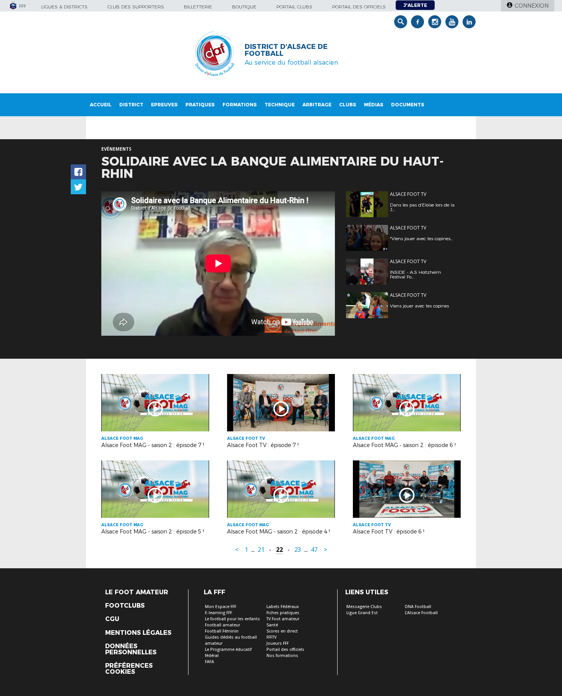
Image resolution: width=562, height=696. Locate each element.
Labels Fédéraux (282, 606)
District (131, 104)
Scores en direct (282, 631)
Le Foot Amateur (136, 592)
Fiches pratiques (282, 612)
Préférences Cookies (129, 669)
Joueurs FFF (277, 643)
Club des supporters (135, 7)
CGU (112, 619)
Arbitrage (316, 104)
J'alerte (415, 5)
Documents (407, 104)
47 (314, 549)
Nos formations (282, 655)
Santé (272, 625)
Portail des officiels (359, 7)
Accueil (101, 104)
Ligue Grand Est (362, 612)
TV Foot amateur (282, 618)
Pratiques (200, 104)
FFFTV (271, 637)
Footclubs (125, 606)
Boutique (244, 7)
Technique (280, 104)
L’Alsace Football (421, 612)
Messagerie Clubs (364, 606)
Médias (373, 104)
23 (297, 549)
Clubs (347, 104)
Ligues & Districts (64, 7)
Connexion (532, 5)
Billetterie (198, 7)
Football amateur (222, 625)
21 (261, 549)
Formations (240, 104)
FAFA (209, 661)
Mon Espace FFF (220, 606)
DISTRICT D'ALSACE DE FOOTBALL (286, 50)
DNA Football (418, 606)
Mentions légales (138, 633)
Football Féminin (222, 631)
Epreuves (164, 104)
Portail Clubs (294, 7)
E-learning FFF (218, 612)
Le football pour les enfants (232, 618)
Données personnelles (130, 649)
